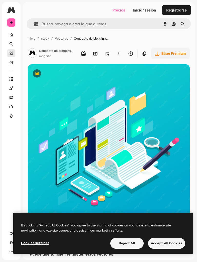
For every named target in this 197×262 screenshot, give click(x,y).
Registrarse (176, 10)
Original (60, 74)
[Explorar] (11, 62)
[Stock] (11, 53)
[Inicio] (11, 35)
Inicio (31, 39)
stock (45, 39)
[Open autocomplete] (34, 24)
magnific (45, 56)
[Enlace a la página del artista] (32, 53)
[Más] (11, 252)
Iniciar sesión (144, 10)
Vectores (61, 39)
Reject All (127, 243)
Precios (118, 10)
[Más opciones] (119, 53)
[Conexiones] (11, 233)
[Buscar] (11, 44)
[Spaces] (11, 88)
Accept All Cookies (166, 243)
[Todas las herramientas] (11, 79)
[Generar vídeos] (11, 107)
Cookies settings (35, 243)
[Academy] (11, 242)
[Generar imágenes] (11, 97)
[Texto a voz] (11, 116)
